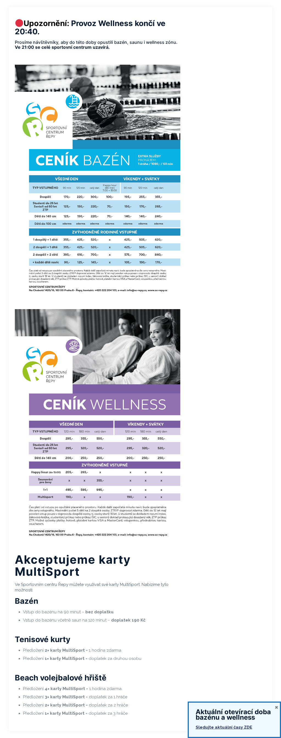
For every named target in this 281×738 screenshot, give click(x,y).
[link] (97, 181)
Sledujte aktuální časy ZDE (224, 727)
